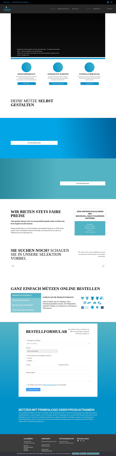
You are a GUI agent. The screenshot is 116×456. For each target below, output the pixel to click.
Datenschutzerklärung (50, 385)
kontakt (109, 9)
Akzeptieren (76, 453)
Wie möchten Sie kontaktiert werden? (39, 356)
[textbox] (34, 343)
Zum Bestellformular (34, 143)
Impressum (26, 445)
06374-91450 (6, 2)
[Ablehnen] (114, 454)
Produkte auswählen (33, 340)
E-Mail (28, 365)
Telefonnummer (64, 365)
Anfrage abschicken (33, 389)
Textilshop (26, 450)
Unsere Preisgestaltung (58, 83)
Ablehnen (83, 453)
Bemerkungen (30, 372)
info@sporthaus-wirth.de (20, 2)
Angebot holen (89, 83)
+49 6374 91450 (45, 449)
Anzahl (28, 348)
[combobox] (58, 343)
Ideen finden (26, 83)
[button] (76, 9)
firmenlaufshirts (63, 9)
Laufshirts (26, 448)
